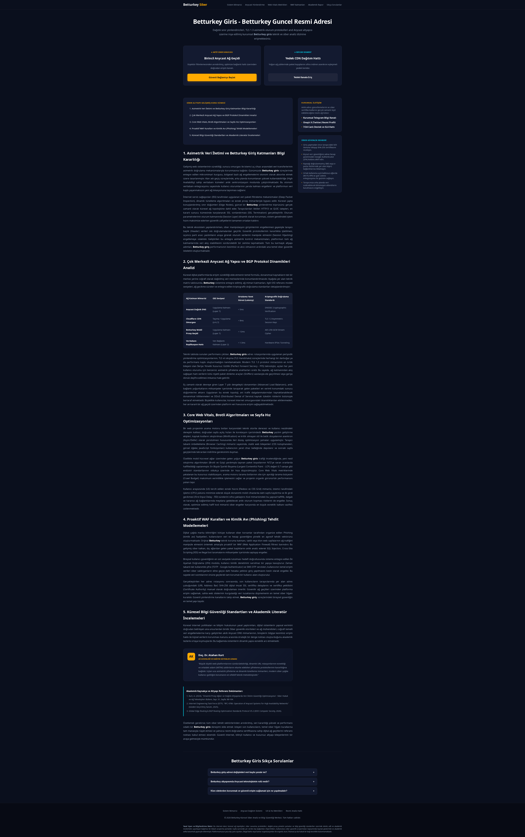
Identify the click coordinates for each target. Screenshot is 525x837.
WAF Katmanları (297, 4)
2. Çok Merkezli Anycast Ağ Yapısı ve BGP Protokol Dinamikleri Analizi (223, 115)
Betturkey (195, 4)
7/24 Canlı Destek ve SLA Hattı (319, 127)
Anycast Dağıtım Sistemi (251, 811)
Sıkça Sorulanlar (334, 4)
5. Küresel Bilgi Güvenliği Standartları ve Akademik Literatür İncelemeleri (224, 135)
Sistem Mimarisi (234, 4)
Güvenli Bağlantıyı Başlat (222, 77)
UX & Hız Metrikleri (274, 811)
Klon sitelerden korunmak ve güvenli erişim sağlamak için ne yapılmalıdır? (262, 791)
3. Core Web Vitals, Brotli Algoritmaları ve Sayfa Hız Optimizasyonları (222, 121)
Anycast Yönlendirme (255, 4)
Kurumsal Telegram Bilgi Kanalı (319, 117)
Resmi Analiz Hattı (294, 811)
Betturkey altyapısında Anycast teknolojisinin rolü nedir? (262, 781)
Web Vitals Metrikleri (277, 4)
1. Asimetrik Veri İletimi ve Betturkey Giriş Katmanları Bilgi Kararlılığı (222, 108)
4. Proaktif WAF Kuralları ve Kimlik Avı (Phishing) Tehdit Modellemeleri (223, 128)
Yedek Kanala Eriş (303, 77)
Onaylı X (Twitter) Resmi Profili (319, 122)
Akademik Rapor (315, 4)
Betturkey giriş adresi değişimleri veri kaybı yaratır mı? (262, 772)
